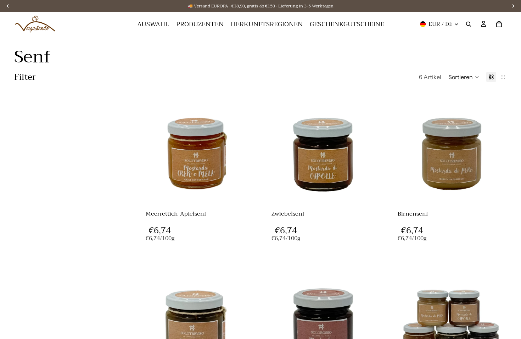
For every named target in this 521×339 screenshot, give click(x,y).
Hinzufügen (248, 192)
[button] (463, 77)
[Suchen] (468, 24)
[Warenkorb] (499, 24)
